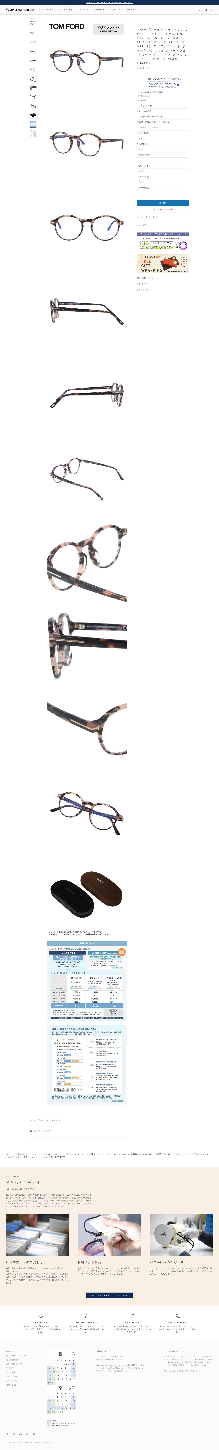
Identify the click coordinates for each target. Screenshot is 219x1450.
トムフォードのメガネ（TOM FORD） (45, 1154)
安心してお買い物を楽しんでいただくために (109, 1295)
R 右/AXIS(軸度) (143, 155)
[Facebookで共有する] (146, 217)
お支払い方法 (11, 1376)
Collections (21, 1154)
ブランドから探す (46, 10)
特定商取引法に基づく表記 (16, 1355)
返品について (142, 284)
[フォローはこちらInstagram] (14, 1434)
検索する (9, 1351)
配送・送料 (10, 1372)
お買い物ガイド (100, 10)
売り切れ (163, 203)
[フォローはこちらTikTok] (27, 1434)
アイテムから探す (65, 10)
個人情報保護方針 (13, 1359)
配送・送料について (145, 278)
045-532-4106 (106, 1356)
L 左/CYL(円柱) (143, 177)
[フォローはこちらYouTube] (20, 1434)
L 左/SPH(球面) (143, 166)
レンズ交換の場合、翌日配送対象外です (153, 92)
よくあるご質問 (143, 289)
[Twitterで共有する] (150, 217)
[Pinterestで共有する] (153, 217)
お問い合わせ (116, 10)
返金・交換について (14, 1364)
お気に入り (131, 10)
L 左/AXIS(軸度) (143, 187)
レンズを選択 (142, 100)
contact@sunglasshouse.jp (113, 1365)
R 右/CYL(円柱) (143, 144)
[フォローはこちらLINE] (33, 1434)
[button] (178, 85)
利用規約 (9, 1368)
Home (9, 1154)
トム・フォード (143, 25)
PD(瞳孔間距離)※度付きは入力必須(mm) (154, 122)
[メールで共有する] (157, 217)
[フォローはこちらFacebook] (7, 1434)
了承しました (144, 96)
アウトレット (83, 10)
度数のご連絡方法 (144, 111)
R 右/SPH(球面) (143, 133)
